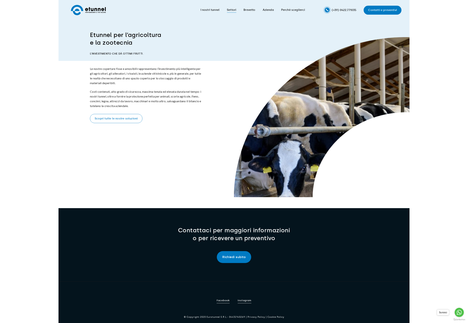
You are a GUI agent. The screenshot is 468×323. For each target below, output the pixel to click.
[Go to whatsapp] (459, 312)
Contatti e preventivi (382, 10)
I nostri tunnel (210, 10)
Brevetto (249, 10)
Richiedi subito (234, 257)
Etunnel (88, 10)
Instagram (244, 300)
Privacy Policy (256, 317)
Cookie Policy (275, 317)
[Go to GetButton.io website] (459, 319)
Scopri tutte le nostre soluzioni (116, 118)
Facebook (223, 300)
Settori (231, 10)
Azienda (268, 10)
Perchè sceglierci (293, 10)
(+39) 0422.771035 (344, 10)
